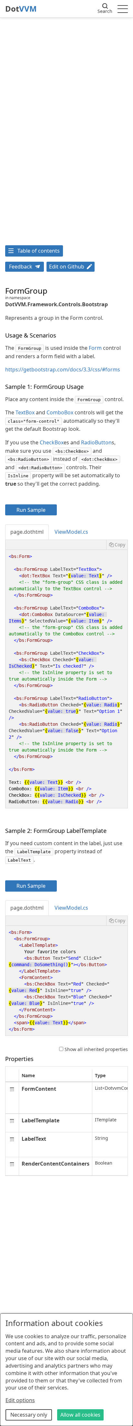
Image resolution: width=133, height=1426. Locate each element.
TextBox (25, 412)
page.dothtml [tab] (27, 531)
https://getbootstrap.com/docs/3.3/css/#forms (62, 369)
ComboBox (59, 412)
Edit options (20, 1400)
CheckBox (52, 442)
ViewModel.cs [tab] (71, 531)
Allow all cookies (80, 1414)
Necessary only (28, 1414)
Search (104, 11)
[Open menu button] (123, 8)
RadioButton (96, 442)
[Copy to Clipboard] (117, 545)
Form (95, 347)
